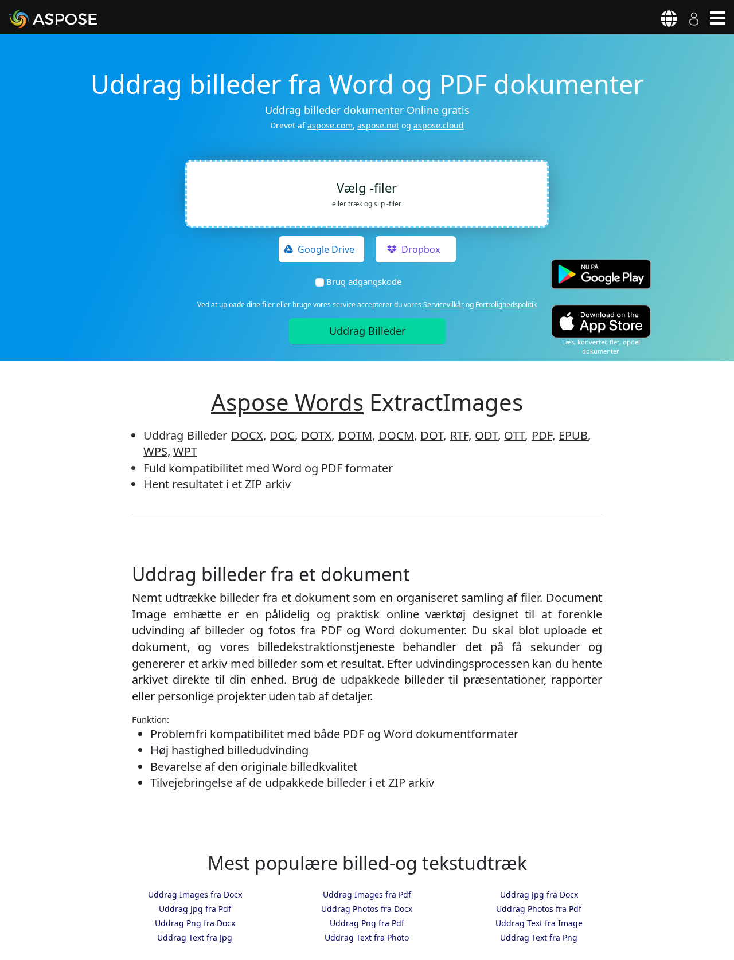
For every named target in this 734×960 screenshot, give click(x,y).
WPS (155, 451)
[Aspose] (66, 19)
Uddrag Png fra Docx (195, 923)
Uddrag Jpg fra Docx (539, 894)
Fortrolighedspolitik (506, 304)
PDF (542, 435)
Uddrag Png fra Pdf (367, 923)
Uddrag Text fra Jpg (194, 937)
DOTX (316, 435)
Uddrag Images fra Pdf (367, 894)
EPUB (573, 435)
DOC (282, 435)
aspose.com (330, 125)
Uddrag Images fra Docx (195, 894)
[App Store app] (601, 321)
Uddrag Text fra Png (538, 937)
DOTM (355, 435)
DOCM (396, 435)
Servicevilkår (443, 304)
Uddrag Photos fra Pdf (538, 908)
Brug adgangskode (363, 281)
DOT (431, 435)
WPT (185, 451)
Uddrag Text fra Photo (367, 937)
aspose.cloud (438, 125)
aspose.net (378, 125)
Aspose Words (287, 402)
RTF (459, 435)
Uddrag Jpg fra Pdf (195, 908)
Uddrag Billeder (367, 331)
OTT (514, 435)
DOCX (247, 435)
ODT (486, 435)
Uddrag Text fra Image (539, 923)
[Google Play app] (601, 274)
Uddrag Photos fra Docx (366, 908)
